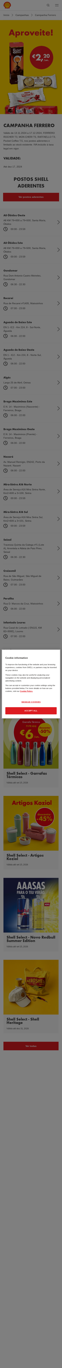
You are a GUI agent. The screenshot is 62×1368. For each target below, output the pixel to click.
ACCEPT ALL (31, 711)
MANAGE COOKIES (31, 702)
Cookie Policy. (26, 691)
